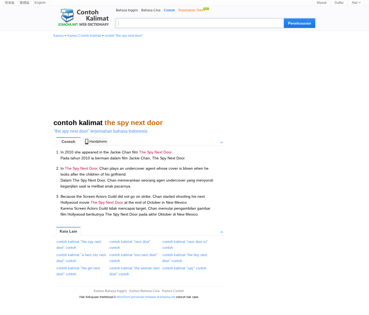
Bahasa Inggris (127, 10)
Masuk (322, 3)
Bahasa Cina (150, 10)
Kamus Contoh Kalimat (84, 36)
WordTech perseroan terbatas (136, 297)
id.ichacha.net (166, 297)
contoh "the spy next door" (124, 36)
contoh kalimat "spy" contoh (184, 268)
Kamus (58, 36)
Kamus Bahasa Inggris (110, 291)
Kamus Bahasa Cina (144, 291)
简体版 (10, 3)
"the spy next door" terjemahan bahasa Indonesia (100, 131)
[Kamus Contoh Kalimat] (81, 17)
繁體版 (24, 3)
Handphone (98, 141)
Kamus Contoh (173, 291)
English (40, 3)
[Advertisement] (184, 78)
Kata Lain (68, 231)
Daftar (339, 3)
